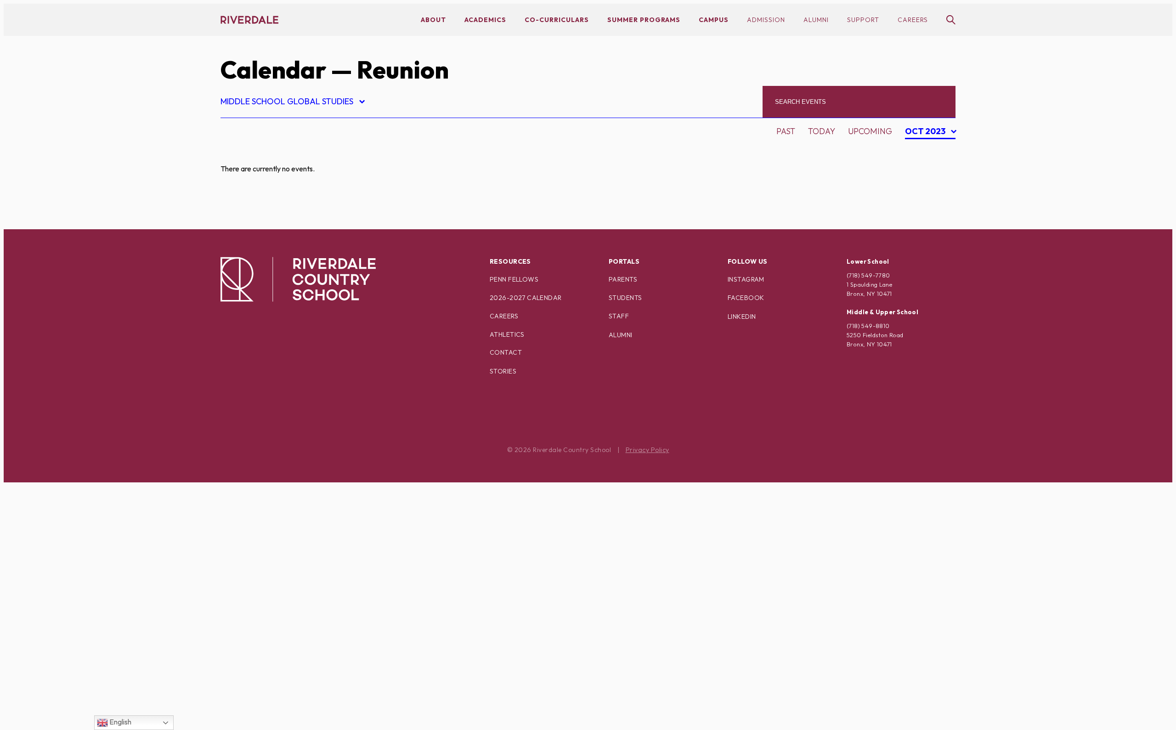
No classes (252, 507)
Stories (503, 371)
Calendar (273, 69)
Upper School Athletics (281, 684)
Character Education (276, 217)
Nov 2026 (928, 199)
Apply (240, 201)
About (433, 20)
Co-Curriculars (557, 20)
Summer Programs (643, 20)
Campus (714, 20)
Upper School (259, 667)
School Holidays (265, 603)
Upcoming (870, 131)
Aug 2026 (928, 151)
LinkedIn (742, 316)
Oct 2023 (926, 132)
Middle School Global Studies (292, 102)
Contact (506, 352)
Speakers (248, 619)
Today (821, 131)
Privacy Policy (647, 450)
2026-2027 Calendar (526, 298)
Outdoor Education (273, 523)
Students (625, 298)
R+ (233, 571)
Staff (619, 316)
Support (863, 20)
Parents (623, 279)
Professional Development (290, 555)
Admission (766, 20)
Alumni (816, 20)
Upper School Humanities (284, 700)
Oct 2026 (928, 183)
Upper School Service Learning (298, 716)
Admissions (253, 153)
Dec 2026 (928, 215)
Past (785, 131)
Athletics (507, 334)
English (119, 721)
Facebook (746, 298)
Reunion (246, 587)
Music (241, 491)
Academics (485, 20)
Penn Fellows (514, 279)
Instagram (746, 279)
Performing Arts (266, 539)
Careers (913, 20)
